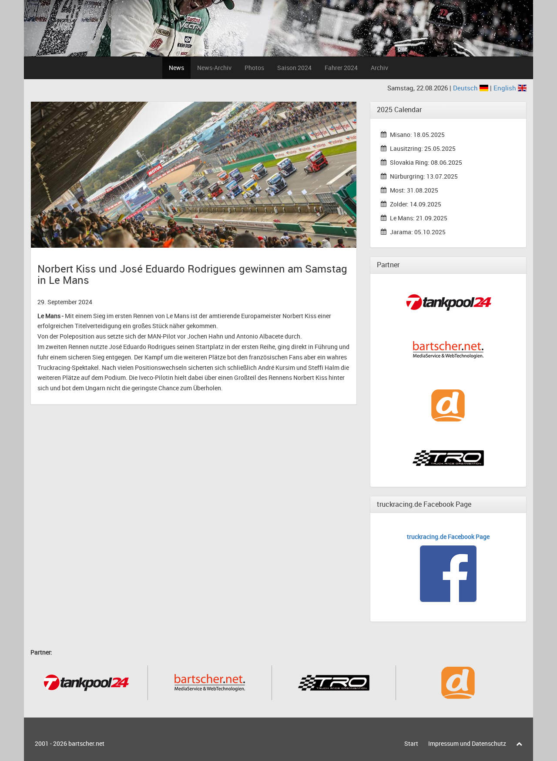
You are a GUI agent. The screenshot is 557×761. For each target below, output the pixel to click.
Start (411, 743)
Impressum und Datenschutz (467, 743)
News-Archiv (214, 67)
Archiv (379, 67)
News (176, 67)
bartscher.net (86, 743)
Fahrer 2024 (341, 67)
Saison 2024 (294, 67)
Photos (254, 67)
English (505, 87)
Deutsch (466, 87)
